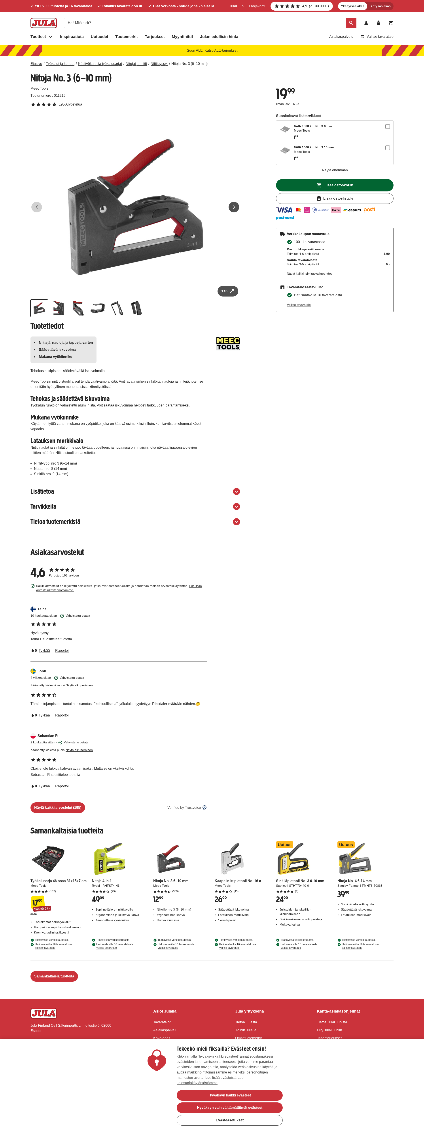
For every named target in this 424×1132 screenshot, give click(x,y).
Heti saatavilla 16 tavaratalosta (53, 946)
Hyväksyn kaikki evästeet (229, 1095)
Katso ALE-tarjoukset (220, 50)
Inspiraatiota (72, 36)
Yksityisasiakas (352, 6)
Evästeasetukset (230, 1120)
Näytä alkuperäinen (79, 685)
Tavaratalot (161, 1022)
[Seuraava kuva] (234, 207)
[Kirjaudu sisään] (366, 23)
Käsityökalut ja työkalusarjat (100, 64)
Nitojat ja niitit (136, 64)
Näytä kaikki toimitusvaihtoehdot (309, 273)
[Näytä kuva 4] (97, 308)
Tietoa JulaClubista (332, 1022)
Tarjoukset (155, 36)
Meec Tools (39, 88)
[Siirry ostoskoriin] (391, 23)
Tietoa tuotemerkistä (55, 522)
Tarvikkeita (43, 506)
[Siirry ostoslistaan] (378, 23)
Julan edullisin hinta (219, 36)
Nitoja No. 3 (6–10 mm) (189, 64)
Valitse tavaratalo (380, 36)
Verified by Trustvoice (184, 807)
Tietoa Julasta (246, 1022)
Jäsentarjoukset (329, 1038)
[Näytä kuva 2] (59, 308)
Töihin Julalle (245, 1030)
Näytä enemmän (335, 170)
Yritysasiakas (381, 6)
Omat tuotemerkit (248, 1038)
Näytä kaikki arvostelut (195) (57, 807)
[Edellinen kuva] (36, 207)
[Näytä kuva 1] (39, 308)
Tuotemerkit (126, 36)
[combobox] (210, 23)
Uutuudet (99, 36)
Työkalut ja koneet (60, 64)
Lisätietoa (42, 491)
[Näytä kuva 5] (117, 308)
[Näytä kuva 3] (78, 308)
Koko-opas (161, 1038)
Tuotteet (38, 36)
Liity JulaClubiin (329, 1030)
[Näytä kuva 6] (136, 308)
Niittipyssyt (159, 64)
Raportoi (62, 650)
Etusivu (36, 64)
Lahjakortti (257, 6)
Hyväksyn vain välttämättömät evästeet (229, 1107)
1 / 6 (224, 291)
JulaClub (236, 6)
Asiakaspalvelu (341, 36)
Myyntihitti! (182, 36)
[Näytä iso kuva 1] (135, 207)
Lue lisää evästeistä (221, 1077)
